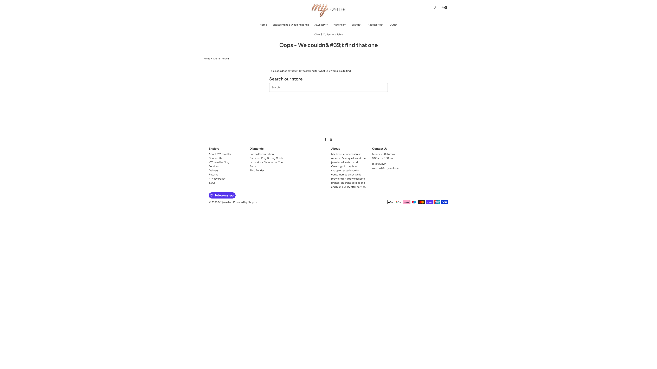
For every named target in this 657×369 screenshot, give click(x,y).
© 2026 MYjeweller (220, 202)
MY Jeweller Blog (219, 162)
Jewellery (320, 24)
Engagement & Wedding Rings (291, 24)
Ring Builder (257, 170)
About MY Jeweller (220, 154)
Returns (213, 174)
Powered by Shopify (245, 202)
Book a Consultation (262, 154)
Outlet (393, 24)
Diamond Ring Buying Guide (266, 158)
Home (263, 24)
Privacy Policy (217, 178)
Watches (338, 24)
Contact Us (215, 158)
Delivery (213, 170)
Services (214, 166)
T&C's (212, 182)
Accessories (375, 24)
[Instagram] (331, 139)
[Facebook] (325, 139)
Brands (356, 24)
